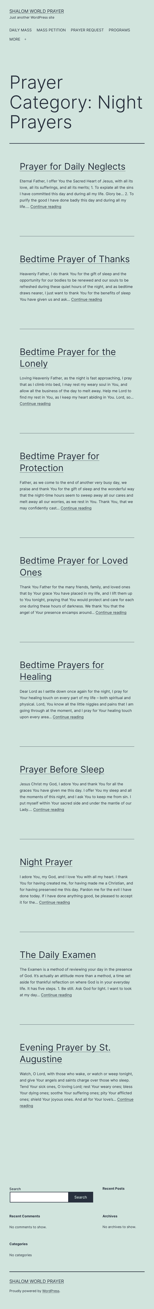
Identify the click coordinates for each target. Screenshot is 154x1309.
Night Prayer (46, 861)
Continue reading (45, 206)
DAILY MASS (20, 30)
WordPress (50, 1291)
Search (15, 1189)
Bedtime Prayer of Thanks (75, 258)
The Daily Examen (58, 954)
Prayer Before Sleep (62, 769)
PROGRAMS (119, 30)
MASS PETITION (51, 30)
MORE (14, 39)
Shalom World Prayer (36, 11)
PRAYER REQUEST (87, 30)
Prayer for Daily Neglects (72, 166)
